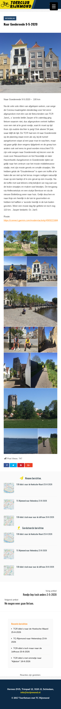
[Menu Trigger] (54, 6)
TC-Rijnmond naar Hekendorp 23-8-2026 (31, 500)
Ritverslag (10, 18)
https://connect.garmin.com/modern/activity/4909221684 (31, 220)
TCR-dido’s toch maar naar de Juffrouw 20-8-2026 (35, 517)
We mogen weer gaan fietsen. (19, 603)
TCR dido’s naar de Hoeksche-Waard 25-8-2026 (34, 484)
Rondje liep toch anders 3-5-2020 (40, 594)
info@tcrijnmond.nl (30, 692)
